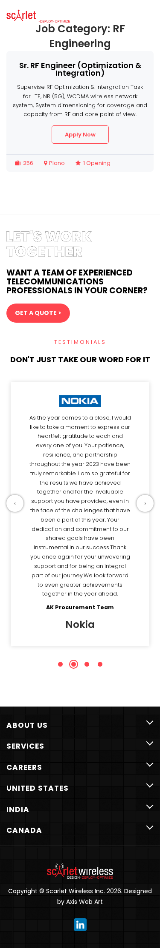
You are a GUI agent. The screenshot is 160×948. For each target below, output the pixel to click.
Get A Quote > (38, 313)
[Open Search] (125, 19)
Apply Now (80, 135)
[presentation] (14, 503)
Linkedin (80, 924)
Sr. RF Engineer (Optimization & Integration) (80, 69)
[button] (60, 664)
